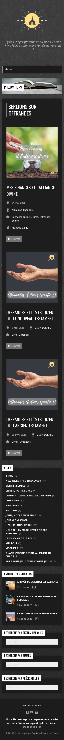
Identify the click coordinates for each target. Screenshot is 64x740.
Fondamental (15, 505)
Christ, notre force (19, 490)
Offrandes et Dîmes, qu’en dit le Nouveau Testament (30, 315)
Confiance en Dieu (21, 216)
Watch (16, 238)
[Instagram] (36, 712)
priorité (16, 220)
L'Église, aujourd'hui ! (19, 525)
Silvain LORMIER (43, 327)
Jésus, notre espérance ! (21, 515)
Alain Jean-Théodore (23, 209)
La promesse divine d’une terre (37, 613)
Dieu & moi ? (13, 500)
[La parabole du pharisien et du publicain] (10, 602)
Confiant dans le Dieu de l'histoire (29, 495)
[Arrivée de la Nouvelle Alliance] (10, 587)
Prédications (13, 87)
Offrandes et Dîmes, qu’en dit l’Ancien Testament (29, 422)
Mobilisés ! (12, 548)
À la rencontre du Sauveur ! (24, 480)
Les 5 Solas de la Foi (19, 538)
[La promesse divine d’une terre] (10, 619)
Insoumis (11, 510)
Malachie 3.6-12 (20, 227)
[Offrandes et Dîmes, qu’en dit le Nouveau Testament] (32, 300)
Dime (35, 216)
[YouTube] (31, 712)
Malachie (12, 543)
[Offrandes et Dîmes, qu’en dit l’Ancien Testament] (32, 407)
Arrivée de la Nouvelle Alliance (37, 581)
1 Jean (9, 476)
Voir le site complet (32, 705)
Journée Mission (16, 520)
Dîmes (15, 441)
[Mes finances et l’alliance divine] (32, 175)
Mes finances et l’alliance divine (30, 190)
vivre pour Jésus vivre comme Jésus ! (29, 561)
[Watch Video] (34, 587)
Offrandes (45, 216)
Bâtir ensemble (15, 485)
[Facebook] (27, 712)
